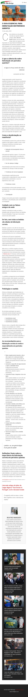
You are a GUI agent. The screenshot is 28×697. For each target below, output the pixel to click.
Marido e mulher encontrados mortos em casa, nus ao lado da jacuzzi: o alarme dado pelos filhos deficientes (13, 631)
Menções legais (19, 689)
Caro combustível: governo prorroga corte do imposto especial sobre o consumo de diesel (13, 610)
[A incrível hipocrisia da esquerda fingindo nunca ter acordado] (14, 563)
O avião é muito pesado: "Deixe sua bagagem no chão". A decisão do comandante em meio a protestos (13, 652)
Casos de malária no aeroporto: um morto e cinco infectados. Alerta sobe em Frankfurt (13, 673)
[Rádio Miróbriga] (7, 2)
